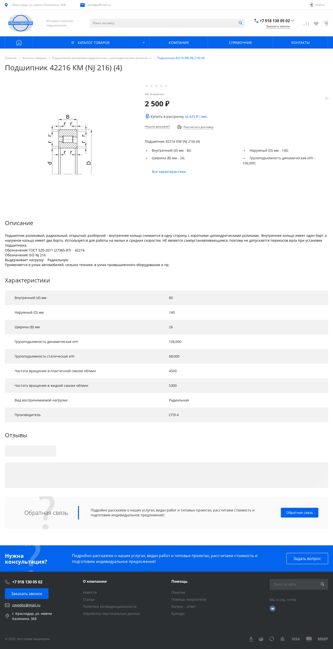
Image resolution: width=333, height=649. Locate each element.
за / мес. (196, 116)
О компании (95, 581)
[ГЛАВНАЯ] (19, 42)
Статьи (89, 599)
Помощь (179, 581)
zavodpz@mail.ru (99, 5)
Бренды (178, 613)
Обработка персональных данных (111, 613)
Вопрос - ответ (183, 606)
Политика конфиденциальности (110, 606)
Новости (90, 592)
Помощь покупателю (188, 599)
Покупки (178, 592)
